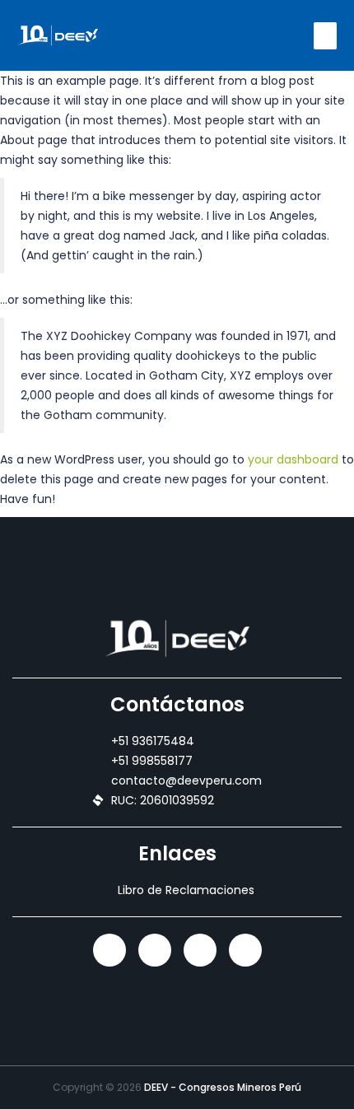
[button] (325, 35)
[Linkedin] (109, 950)
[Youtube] (245, 950)
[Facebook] (200, 950)
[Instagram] (154, 950)
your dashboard (293, 459)
